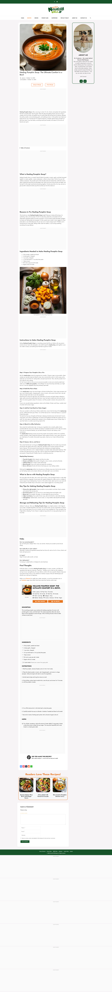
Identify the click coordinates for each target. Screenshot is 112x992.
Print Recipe (50, 84)
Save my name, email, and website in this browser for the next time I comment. (38, 838)
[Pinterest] (57, 2)
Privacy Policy (65, 18)
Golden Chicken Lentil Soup (52, 403)
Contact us (83, 18)
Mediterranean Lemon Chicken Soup (55, 419)
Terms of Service (42, 851)
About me (74, 18)
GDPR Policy (55, 851)
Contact (71, 851)
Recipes (29, 18)
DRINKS (36, 18)
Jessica (23, 78)
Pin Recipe (56, 601)
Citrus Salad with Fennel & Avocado (43, 795)
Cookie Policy (66, 851)
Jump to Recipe (37, 84)
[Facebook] (54, 2)
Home (22, 18)
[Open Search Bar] (90, 18)
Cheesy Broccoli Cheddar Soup (33, 453)
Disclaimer (60, 851)
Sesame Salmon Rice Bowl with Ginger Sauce (26, 796)
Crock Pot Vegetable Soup (30, 385)
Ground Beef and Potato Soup (55, 451)
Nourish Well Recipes (56, 573)
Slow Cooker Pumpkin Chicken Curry (59, 795)
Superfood (54, 18)
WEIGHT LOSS (44, 18)
